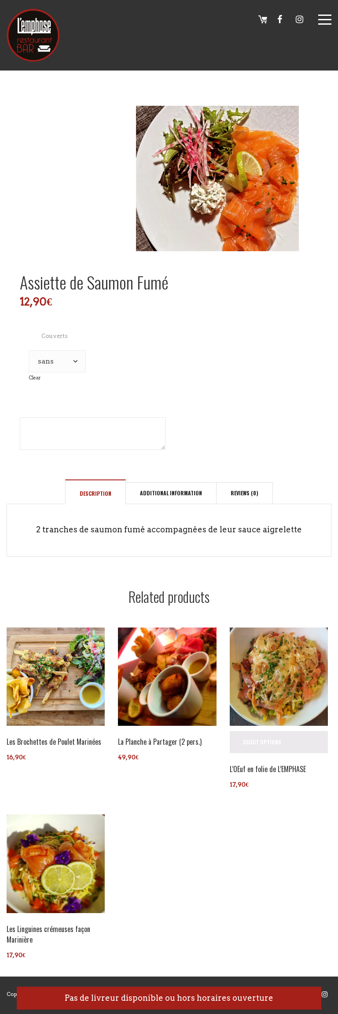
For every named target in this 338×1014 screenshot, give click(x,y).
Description (95, 493)
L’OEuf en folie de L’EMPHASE (268, 769)
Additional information (171, 493)
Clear (35, 378)
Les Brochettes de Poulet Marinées (54, 741)
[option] (217, 178)
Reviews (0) (244, 493)
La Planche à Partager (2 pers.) (160, 741)
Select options (262, 742)
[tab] (95, 493)
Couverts (54, 336)
